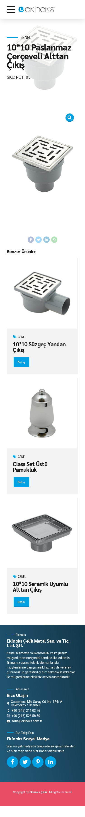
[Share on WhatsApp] (54, 239)
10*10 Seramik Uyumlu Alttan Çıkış (40, 586)
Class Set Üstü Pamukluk (30, 466)
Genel (25, 37)
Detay (21, 362)
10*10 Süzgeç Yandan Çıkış (39, 346)
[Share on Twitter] (38, 239)
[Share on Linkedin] (46, 239)
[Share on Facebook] (31, 239)
